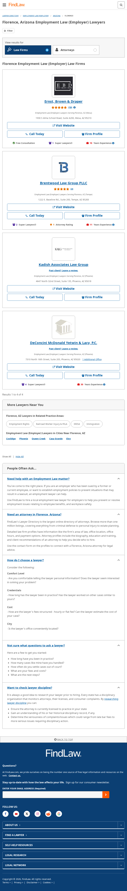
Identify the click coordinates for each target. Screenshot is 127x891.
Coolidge (11, 438)
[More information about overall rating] (74, 107)
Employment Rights (19, 423)
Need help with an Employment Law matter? (38, 479)
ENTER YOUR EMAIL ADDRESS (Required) (24, 788)
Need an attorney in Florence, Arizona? (34, 514)
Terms (5, 882)
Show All (6, 456)
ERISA (77, 423)
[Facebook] (5, 814)
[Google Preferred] (59, 814)
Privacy (18, 882)
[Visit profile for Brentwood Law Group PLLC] (63, 167)
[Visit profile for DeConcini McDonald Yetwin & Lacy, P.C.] (63, 327)
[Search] (121, 4)
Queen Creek (39, 438)
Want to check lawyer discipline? (29, 687)
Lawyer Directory (10, 16)
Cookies (47, 882)
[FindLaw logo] (17, 5)
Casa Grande (56, 438)
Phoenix (23, 438)
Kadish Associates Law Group (63, 264)
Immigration (93, 423)
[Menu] (4, 5)
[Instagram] (38, 814)
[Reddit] (48, 814)
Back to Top (65, 739)
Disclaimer (32, 882)
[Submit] (105, 794)
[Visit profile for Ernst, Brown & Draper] (63, 85)
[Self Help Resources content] (121, 845)
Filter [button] (10, 30)
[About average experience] (113, 143)
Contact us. (15, 775)
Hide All (20, 456)
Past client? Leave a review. (63, 270)
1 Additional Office (92, 359)
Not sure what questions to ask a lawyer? (36, 645)
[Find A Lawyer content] (121, 835)
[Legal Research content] (121, 855)
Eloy (68, 438)
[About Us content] (121, 825)
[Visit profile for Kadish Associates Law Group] (63, 249)
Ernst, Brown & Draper (63, 101)
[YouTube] (16, 814)
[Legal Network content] (121, 865)
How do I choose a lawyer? (25, 560)
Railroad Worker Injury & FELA (51, 423)
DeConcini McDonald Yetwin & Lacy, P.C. (63, 342)
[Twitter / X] (27, 814)
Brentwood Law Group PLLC (63, 182)
